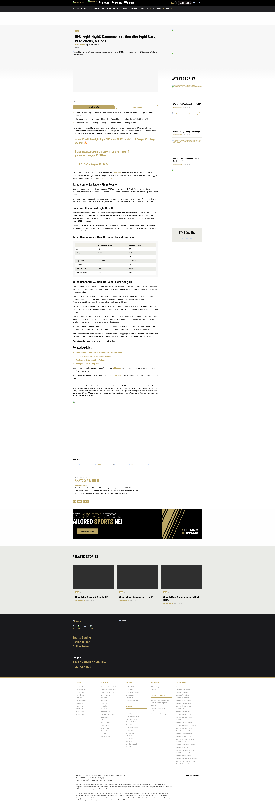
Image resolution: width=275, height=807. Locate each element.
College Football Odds (107, 692)
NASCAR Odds (80, 709)
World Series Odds (131, 744)
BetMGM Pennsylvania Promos (185, 750)
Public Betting (94, 9)
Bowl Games (130, 711)
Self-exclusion (155, 711)
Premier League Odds (107, 714)
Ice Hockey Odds (81, 700)
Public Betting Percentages (159, 713)
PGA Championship (132, 727)
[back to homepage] (92, 3)
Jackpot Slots (130, 687)
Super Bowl (129, 730)
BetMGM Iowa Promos (183, 711)
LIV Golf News (105, 695)
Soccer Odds (80, 711)
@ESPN (104, 151)
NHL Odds (104, 709)
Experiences (133, 9)
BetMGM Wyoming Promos (184, 764)
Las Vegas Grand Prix (132, 719)
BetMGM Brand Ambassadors (160, 700)
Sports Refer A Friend (182, 692)
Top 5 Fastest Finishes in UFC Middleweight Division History (99, 353)
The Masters (130, 733)
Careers (153, 689)
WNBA (125, 9)
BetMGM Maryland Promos (184, 722)
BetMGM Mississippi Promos (185, 731)
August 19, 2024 (99, 164)
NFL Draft (129, 725)
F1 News (103, 733)
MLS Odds (104, 700)
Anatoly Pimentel (80, 45)
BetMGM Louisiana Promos (184, 720)
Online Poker (81, 646)
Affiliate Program (156, 687)
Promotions (144, 9)
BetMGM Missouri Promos (184, 733)
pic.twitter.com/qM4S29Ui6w (90, 155)
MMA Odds (79, 706)
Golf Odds (79, 698)
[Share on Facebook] (98, 464)
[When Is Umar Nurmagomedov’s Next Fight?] (181, 577)
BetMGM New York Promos (184, 742)
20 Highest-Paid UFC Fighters (87, 364)
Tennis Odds (80, 714)
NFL (74, 9)
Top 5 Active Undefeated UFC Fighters (90, 360)
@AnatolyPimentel (81, 485)
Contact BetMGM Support (159, 703)
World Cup (129, 741)
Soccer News (105, 725)
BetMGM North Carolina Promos (185, 744)
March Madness (131, 747)
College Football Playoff (133, 716)
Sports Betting (82, 637)
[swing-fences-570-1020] (187, 196)
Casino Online (81, 642)
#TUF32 (119, 139)
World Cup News (106, 736)
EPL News (104, 720)
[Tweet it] (81, 464)
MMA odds (117, 368)
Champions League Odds (108, 687)
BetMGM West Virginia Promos (185, 761)
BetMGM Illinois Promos (183, 706)
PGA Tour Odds (105, 711)
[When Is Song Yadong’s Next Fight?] (137, 577)
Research (154, 705)
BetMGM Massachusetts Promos (186, 725)
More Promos (137, 107)
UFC (74, 501)
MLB (85, 9)
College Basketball (131, 722)
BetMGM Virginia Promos (183, 755)
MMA (77, 31)
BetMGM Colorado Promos (184, 703)
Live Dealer (129, 689)
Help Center (82, 666)
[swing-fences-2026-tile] (187, 39)
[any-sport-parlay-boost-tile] (187, 62)
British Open (130, 713)
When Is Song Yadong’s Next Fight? (187, 131)
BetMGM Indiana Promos (183, 709)
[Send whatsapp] (132, 464)
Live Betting (79, 703)
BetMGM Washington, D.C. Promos (186, 758)
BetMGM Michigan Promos (184, 728)
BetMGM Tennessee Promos (185, 753)
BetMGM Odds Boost (182, 698)
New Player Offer (94, 107)
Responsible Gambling (89, 662)
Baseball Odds (80, 687)
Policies (195, 776)
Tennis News (105, 728)
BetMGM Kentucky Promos (184, 717)
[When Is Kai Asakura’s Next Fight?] (93, 577)
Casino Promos (180, 687)
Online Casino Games (132, 692)
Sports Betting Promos (183, 689)
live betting (119, 375)
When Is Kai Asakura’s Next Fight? (187, 104)
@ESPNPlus (91, 151)
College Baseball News (108, 731)
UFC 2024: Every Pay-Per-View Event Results (93, 356)
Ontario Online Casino (132, 700)
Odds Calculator (108, 9)
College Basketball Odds (108, 689)
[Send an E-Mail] (115, 464)
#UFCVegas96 (139, 139)
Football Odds (80, 695)
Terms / (188, 776)
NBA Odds (104, 703)
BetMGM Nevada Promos (183, 736)
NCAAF (79, 9)
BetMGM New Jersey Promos (185, 739)
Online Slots (129, 698)
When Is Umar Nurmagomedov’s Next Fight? (181, 598)
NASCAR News (105, 722)
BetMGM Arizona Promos (183, 700)
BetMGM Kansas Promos (183, 714)
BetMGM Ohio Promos (183, 747)
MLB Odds (104, 698)
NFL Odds (104, 706)
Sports (85, 501)
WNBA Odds (105, 717)
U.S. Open (129, 736)
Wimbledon (129, 738)
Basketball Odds (81, 689)
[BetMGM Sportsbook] (80, 3)
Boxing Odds (80, 692)
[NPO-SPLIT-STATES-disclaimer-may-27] (115, 425)
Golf (119, 9)
